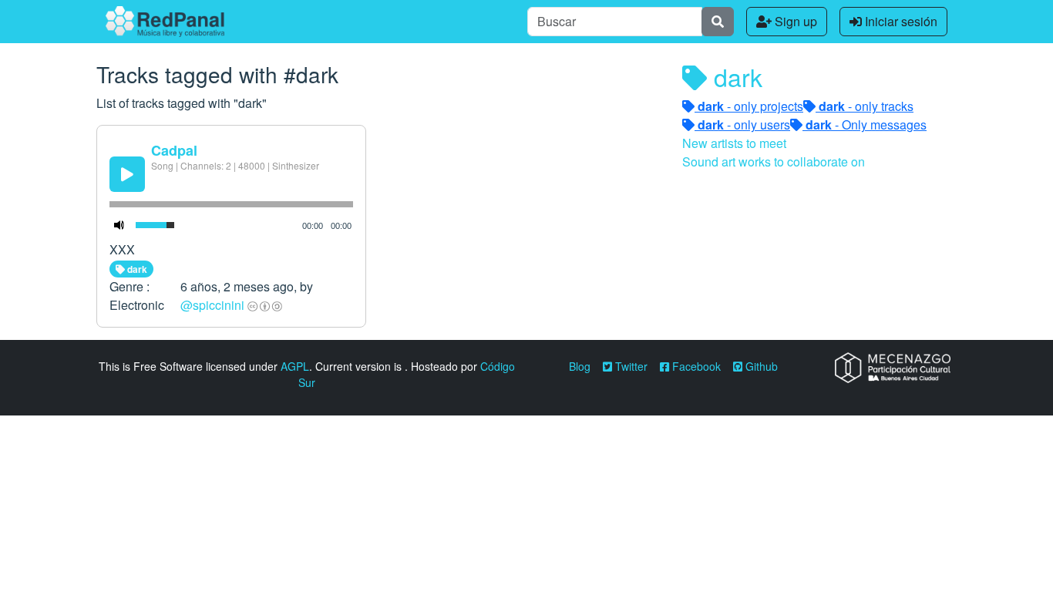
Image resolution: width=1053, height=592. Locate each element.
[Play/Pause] (127, 174)
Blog (579, 366)
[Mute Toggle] (119, 225)
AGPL (295, 366)
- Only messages (866, 124)
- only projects (750, 106)
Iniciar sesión (899, 21)
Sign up (794, 21)
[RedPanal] (165, 21)
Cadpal (174, 150)
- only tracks (866, 106)
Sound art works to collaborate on (773, 161)
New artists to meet (734, 143)
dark (136, 269)
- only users (744, 124)
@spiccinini (212, 305)
